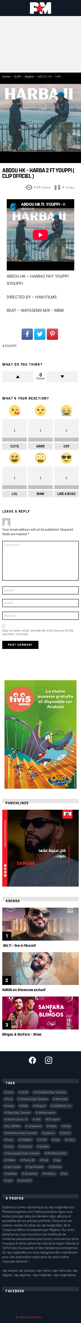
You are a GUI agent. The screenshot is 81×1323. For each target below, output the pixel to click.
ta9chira (50, 1173)
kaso (10, 1139)
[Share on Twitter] (39, 334)
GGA (67, 1126)
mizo (10, 1146)
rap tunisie (13, 1167)
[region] (40, 848)
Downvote (62, 376)
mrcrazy (26, 1146)
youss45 (25, 1180)
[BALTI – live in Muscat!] (40, 924)
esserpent (34, 1126)
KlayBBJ (26, 1139)
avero (10, 1106)
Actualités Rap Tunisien (51, 1092)
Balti (25, 1106)
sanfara (12, 1173)
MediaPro (36, 1317)
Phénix (11, 1160)
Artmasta (62, 1099)
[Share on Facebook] (27, 334)
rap (58, 1160)
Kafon (66, 1133)
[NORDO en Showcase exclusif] (40, 968)
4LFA (24, 1092)
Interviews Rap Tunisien (22, 1133)
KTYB (43, 1139)
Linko (71, 1139)
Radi (45, 1160)
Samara (56, 1167)
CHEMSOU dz (62, 1106)
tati (65, 1173)
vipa (9, 1180)
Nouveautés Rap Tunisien (23, 1153)
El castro (54, 1119)
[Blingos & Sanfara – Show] (40, 1013)
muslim (44, 1146)
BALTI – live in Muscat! (19, 945)
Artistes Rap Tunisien (34, 1099)
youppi (11, 346)
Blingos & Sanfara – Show (21, 1034)
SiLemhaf (31, 1173)
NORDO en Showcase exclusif (24, 989)
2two (10, 1092)
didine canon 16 (17, 1119)
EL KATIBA (13, 1126)
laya (57, 1139)
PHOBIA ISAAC (57, 1153)
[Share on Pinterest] (52, 334)
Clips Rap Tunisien (18, 1112)
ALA (9, 1099)
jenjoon (50, 1133)
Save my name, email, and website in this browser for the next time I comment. (37, 632)
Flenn (52, 1126)
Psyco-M (28, 1160)
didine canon (46, 1112)
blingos (40, 1106)
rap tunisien (35, 1167)
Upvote (17, 376)
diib (38, 1119)
